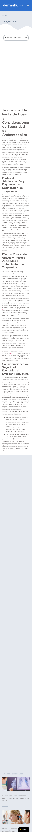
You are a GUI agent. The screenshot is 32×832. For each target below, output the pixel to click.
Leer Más (5, 806)
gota (3, 309)
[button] (28, 5)
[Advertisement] (16, 58)
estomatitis (13, 353)
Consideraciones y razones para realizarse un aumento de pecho (15, 798)
